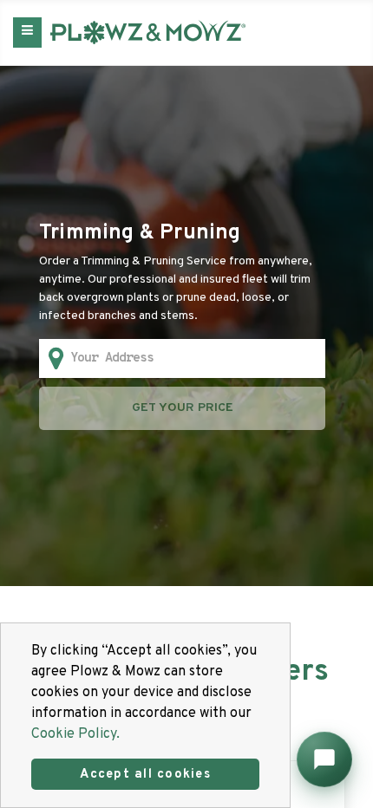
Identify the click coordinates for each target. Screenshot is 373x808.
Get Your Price (182, 408)
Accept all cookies (145, 774)
